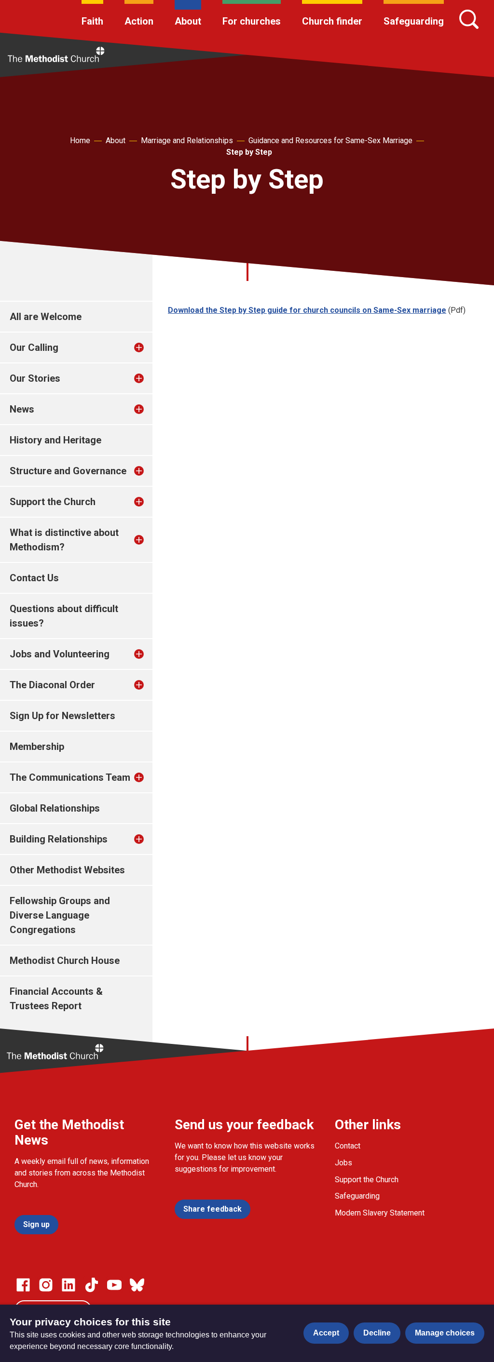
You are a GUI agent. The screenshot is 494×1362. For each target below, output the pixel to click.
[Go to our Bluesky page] (137, 1285)
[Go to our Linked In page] (68, 1285)
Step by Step (249, 152)
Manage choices (445, 1333)
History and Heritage (55, 440)
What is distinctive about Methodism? (64, 540)
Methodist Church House (65, 960)
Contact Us (34, 578)
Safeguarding (414, 21)
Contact (347, 1145)
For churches (251, 21)
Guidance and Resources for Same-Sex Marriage (330, 140)
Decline (377, 1333)
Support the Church (53, 501)
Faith (92, 21)
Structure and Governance (68, 471)
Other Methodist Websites (67, 870)
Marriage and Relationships (187, 140)
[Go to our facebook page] (23, 1285)
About (188, 21)
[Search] (469, 19)
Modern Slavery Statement (380, 1212)
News (22, 409)
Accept (326, 1333)
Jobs (343, 1162)
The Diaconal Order (52, 685)
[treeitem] (149, 347)
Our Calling (34, 347)
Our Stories (35, 378)
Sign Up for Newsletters (62, 715)
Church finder (332, 21)
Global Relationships (55, 808)
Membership (37, 746)
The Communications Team (70, 777)
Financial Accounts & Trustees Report (56, 999)
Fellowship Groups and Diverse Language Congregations (60, 915)
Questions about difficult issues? (64, 616)
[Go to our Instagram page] (46, 1285)
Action (138, 21)
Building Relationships (59, 839)
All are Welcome (46, 316)
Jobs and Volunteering (60, 654)
